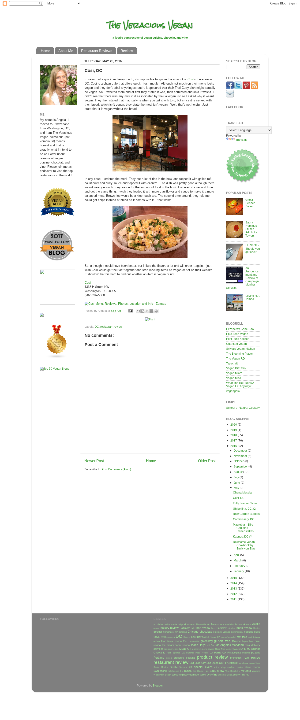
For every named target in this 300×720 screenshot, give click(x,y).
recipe (255, 657)
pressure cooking (184, 657)
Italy (202, 644)
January (239, 571)
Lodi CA (210, 645)
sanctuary (243, 663)
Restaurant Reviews (96, 51)
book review (244, 627)
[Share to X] (147, 311)
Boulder (158, 631)
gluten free (222, 641)
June (237, 482)
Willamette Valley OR (199, 674)
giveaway (207, 640)
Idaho (194, 644)
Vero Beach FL (232, 671)
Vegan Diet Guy (236, 368)
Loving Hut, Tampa (252, 297)
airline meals (171, 624)
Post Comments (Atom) (116, 469)
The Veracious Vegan (150, 25)
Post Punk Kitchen (237, 338)
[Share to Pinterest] (156, 311)
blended (231, 628)
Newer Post (94, 461)
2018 (234, 435)
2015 (234, 577)
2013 (234, 588)
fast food (242, 636)
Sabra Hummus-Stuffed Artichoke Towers (251, 229)
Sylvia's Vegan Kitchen (240, 348)
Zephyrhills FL (240, 674)
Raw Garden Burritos (246, 513)
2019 (234, 429)
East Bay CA (198, 636)
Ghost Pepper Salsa (250, 203)
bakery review (170, 627)
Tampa (187, 670)
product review (212, 657)
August (238, 471)
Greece (236, 641)
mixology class (171, 649)
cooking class (252, 631)
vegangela (233, 391)
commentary (237, 632)
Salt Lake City (198, 662)
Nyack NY (238, 649)
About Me (65, 51)
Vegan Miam (234, 373)
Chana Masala (242, 492)
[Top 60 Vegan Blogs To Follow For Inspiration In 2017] (42, 315)
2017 (234, 440)
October (239, 461)
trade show (217, 670)
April (237, 555)
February (240, 565)
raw (246, 657)
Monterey (196, 649)
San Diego (212, 662)
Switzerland (160, 670)
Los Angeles (223, 644)
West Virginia (179, 674)
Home (45, 51)
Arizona (238, 624)
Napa (217, 649)
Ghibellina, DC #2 (244, 508)
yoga (229, 675)
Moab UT (185, 648)
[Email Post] (130, 310)
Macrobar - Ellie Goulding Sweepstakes (243, 528)
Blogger (158, 685)
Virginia (246, 670)
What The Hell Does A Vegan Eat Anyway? (240, 384)
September (241, 466)
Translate (242, 139)
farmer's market (228, 637)
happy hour (248, 641)
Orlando (255, 648)
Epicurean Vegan (237, 333)
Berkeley (222, 628)
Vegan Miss (233, 377)
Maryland (238, 644)
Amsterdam (217, 624)
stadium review (235, 667)
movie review (208, 649)
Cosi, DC (238, 497)
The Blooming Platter (239, 353)
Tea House (198, 671)
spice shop (219, 667)
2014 (234, 583)
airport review (187, 624)
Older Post (207, 461)
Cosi (191, 79)
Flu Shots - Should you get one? (252, 248)
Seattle (174, 667)
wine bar (222, 675)
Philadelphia (234, 652)
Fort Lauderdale (191, 641)
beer (213, 628)
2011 (234, 599)
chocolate (206, 631)
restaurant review (111, 326)
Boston (256, 628)
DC (97, 326)
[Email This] (138, 311)
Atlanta (247, 624)
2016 (234, 445)
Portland (159, 657)
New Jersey (227, 649)
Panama (190, 653)
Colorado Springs (221, 632)
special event (203, 666)
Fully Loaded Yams (245, 503)
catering (183, 632)
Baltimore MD (187, 628)
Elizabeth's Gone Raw (240, 328)
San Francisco (228, 662)
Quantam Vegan (236, 343)
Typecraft (232, 363)
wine (214, 674)
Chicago (193, 631)
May (237, 487)
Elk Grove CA (213, 637)
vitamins (256, 671)
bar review (203, 627)
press (169, 658)
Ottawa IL (159, 652)
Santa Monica (161, 667)
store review (252, 667)
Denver (187, 637)
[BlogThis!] (142, 311)
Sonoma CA (185, 667)
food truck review (171, 641)
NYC (247, 648)
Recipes (126, 51)
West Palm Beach (162, 675)
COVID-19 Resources (164, 637)
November (241, 455)
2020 (234, 424)
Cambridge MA (170, 632)
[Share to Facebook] (151, 311)
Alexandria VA (203, 624)
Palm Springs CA (176, 653)
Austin (256, 624)
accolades (158, 624)
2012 (234, 593)
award (156, 628)
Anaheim (229, 624)
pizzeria (255, 652)
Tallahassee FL (175, 671)
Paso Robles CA (204, 653)
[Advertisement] (54, 448)
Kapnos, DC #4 (242, 536)
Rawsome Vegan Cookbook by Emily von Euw (244, 545)
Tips (206, 671)
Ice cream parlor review (176, 645)
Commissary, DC (243, 519)
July (237, 477)
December (241, 450)
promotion (235, 657)
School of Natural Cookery (243, 407)
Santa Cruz (254, 663)
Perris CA (220, 652)
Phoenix (246, 653)
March (238, 560)
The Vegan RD (235, 358)
